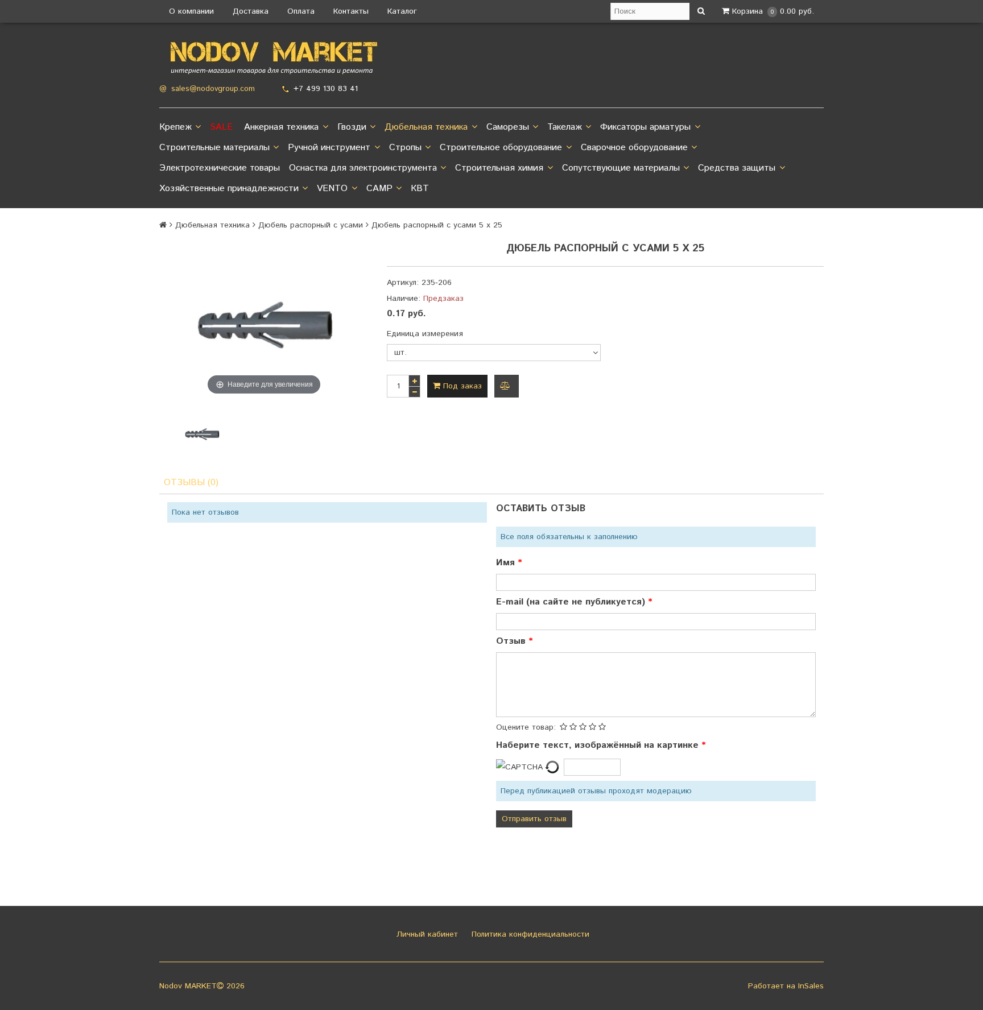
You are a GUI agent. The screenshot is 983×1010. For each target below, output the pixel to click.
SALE (221, 127)
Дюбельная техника (426, 127)
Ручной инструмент (329, 147)
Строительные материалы (214, 147)
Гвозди (351, 127)
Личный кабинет (426, 934)
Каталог (402, 11)
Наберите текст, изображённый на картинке (598, 745)
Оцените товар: (526, 727)
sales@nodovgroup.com (213, 89)
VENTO (332, 188)
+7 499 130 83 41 (326, 88)
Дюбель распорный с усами (310, 225)
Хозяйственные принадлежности (229, 188)
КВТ (420, 188)
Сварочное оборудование (634, 147)
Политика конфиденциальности (529, 934)
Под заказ (461, 386)
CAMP (379, 188)
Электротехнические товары (219, 168)
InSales (811, 986)
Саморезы (507, 127)
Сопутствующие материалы (621, 168)
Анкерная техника (281, 127)
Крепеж (175, 127)
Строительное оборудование (501, 147)
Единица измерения (425, 334)
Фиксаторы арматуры (645, 127)
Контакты (351, 11)
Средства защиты (736, 168)
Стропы (405, 147)
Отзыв (512, 641)
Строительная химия (499, 168)
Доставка (251, 11)
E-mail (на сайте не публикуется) (572, 602)
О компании (191, 11)
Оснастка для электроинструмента (363, 168)
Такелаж (564, 127)
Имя (507, 562)
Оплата (301, 11)
